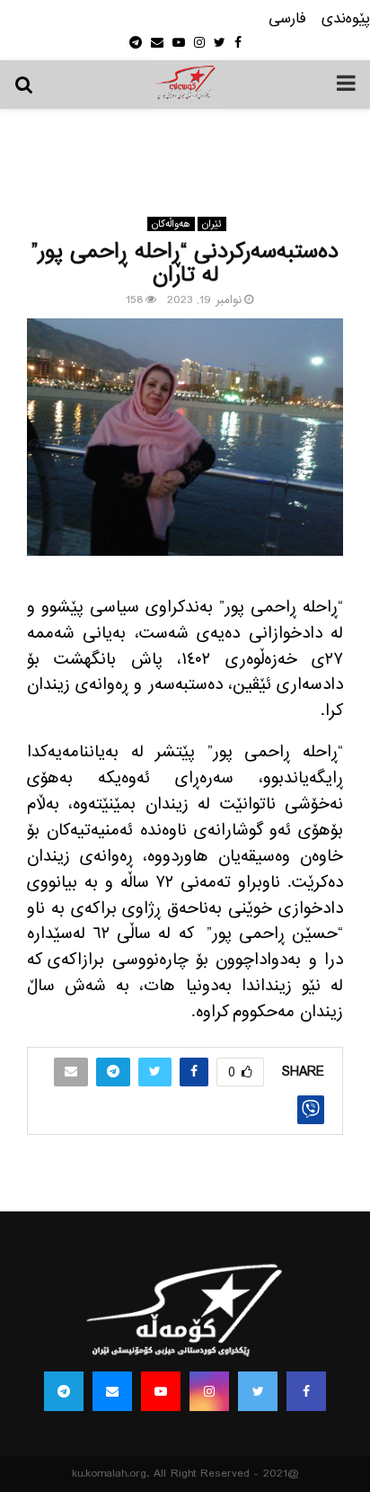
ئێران (212, 224)
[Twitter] (258, 1391)
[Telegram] (64, 1391)
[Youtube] (161, 1391)
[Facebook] (306, 1391)
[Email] (112, 1391)
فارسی (287, 19)
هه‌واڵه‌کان (171, 224)
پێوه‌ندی (346, 19)
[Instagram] (209, 1391)
